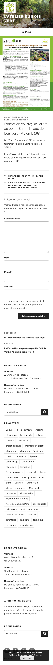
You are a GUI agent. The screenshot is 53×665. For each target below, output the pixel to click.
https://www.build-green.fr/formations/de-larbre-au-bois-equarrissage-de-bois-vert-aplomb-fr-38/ (25, 157)
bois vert (40, 435)
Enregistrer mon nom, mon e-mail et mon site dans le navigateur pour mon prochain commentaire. (24, 304)
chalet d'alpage (13, 446)
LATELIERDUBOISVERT (16, 120)
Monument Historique (17, 498)
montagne (11, 493)
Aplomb (12, 183)
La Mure (19, 483)
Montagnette (26, 493)
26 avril (9, 430)
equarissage (15, 185)
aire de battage (24, 430)
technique (38, 520)
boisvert (10, 440)
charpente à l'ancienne (32, 183)
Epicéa (33, 456)
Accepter (27, 658)
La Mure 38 (32, 483)
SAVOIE (32, 514)
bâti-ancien (23, 440)
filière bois (11, 467)
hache (43, 472)
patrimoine (11, 509)
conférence (20, 456)
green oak (31, 472)
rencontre (33, 509)
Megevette (34, 488)
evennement (28, 461)
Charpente (11, 451)
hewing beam (29, 477)
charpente (14, 176)
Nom (7, 257)
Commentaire (12, 218)
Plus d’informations (35, 655)
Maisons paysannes (15, 488)
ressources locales (15, 514)
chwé (8, 456)
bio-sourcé (11, 435)
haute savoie (12, 477)
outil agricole (39, 504)
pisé (22, 509)
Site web (8, 286)
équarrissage (26, 525)
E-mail (8, 272)
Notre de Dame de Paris (17, 504)
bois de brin (26, 435)
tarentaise (11, 520)
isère (34, 188)
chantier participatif (34, 446)
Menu (28, 32)
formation (28, 176)
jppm (8, 483)
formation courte (19, 188)
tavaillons (24, 520)
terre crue (11, 525)
